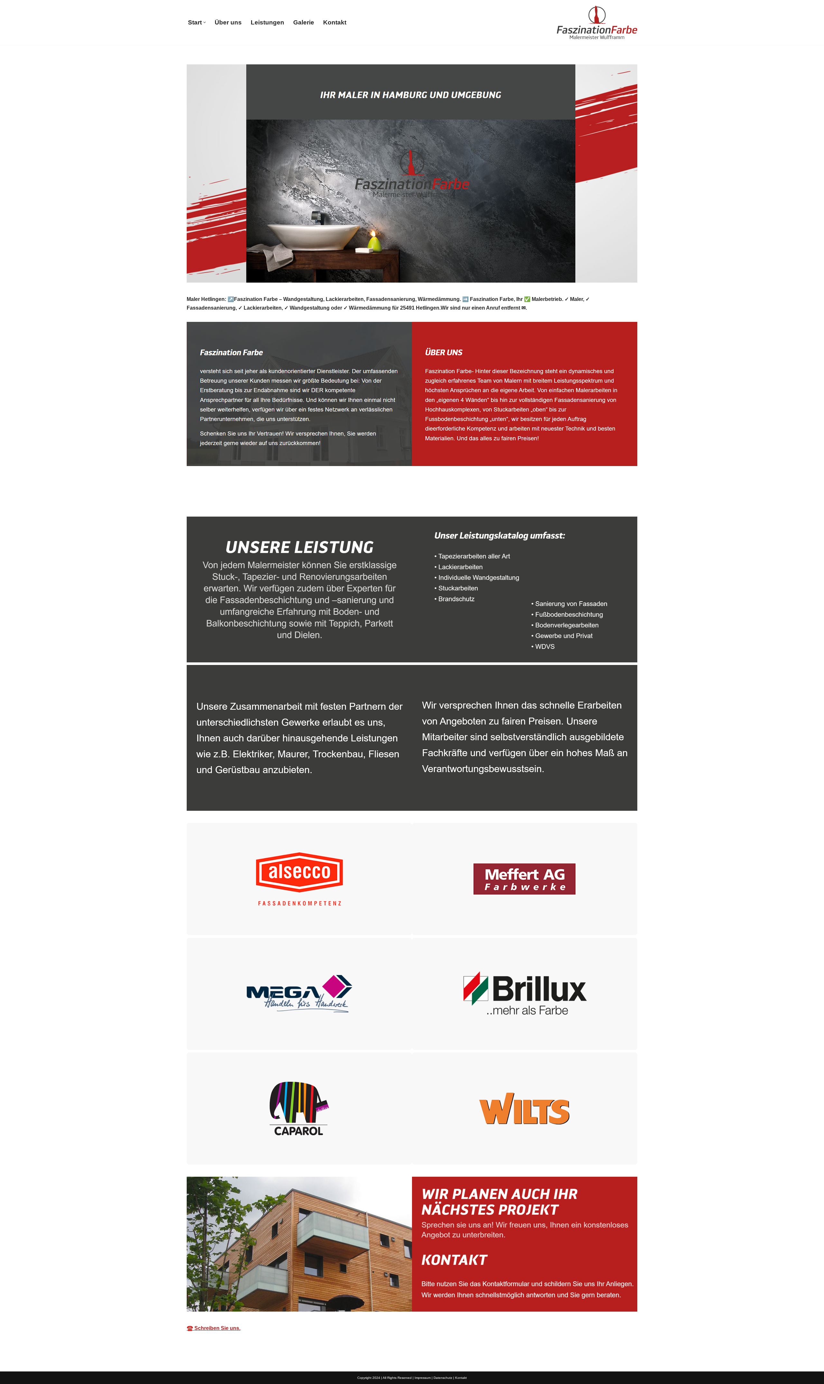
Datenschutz (443, 1377)
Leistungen (267, 22)
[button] (204, 22)
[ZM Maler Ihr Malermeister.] (597, 22)
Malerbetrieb (212, 502)
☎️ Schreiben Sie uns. (213, 1328)
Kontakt (334, 22)
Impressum (423, 1377)
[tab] (212, 502)
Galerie (303, 22)
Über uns (228, 22)
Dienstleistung (268, 502)
